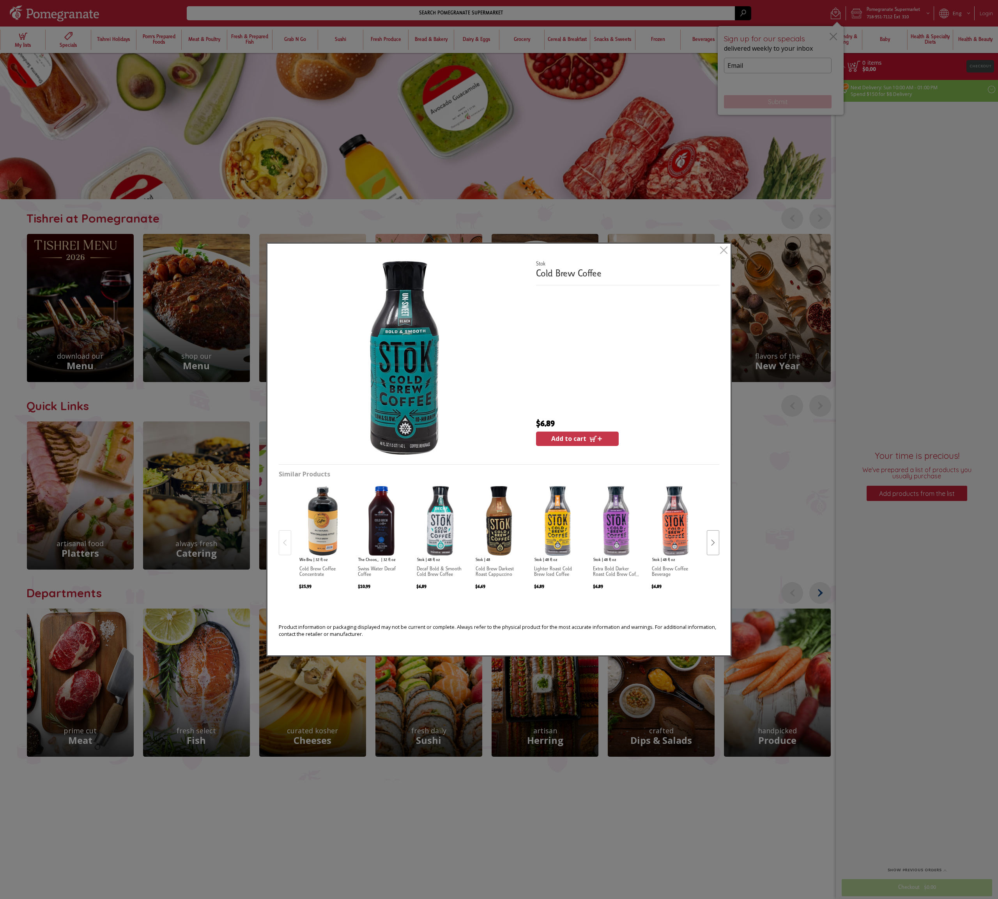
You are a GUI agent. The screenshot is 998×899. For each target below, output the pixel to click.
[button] (404, 358)
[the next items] (713, 542)
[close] (724, 251)
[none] (323, 534)
